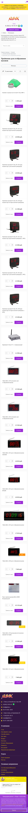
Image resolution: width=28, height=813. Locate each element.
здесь (4, 8)
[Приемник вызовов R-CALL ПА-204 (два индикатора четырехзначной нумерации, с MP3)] (14, 299)
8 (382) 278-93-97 (20, 8)
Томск (14, 23)
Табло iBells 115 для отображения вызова (13, 669)
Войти (4, 33)
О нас (2, 729)
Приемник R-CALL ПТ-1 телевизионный (12, 345)
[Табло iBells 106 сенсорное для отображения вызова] (14, 407)
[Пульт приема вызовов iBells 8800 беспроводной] (14, 587)
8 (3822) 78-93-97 (11, 26)
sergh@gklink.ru (7, 718)
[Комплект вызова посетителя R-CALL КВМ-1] (14, 83)
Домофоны (4, 770)
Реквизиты (4, 745)
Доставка (3, 736)
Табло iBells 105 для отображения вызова (13, 525)
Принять (14, 810)
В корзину (18, 106)
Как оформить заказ (6, 732)
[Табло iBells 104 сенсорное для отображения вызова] (14, 371)
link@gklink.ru (6, 707)
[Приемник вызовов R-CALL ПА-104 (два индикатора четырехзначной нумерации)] (14, 191)
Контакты (3, 741)
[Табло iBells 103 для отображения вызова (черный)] (14, 443)
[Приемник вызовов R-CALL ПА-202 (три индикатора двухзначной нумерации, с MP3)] (14, 227)
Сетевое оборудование (7, 772)
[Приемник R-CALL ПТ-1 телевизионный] (14, 335)
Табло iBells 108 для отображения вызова (13, 561)
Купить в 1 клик (9, 106)
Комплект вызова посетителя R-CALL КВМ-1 (13, 92)
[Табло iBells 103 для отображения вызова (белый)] (14, 479)
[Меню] (2, 2)
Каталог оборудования (7, 743)
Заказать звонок (14, 29)
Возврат (3, 738)
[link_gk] (22, 26)
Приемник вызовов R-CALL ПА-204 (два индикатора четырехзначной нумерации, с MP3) (13, 310)
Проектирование (5, 757)
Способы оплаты (5, 734)
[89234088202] (19, 26)
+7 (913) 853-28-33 (8, 715)
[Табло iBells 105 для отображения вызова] (14, 515)
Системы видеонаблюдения (8, 767)
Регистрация (11, 33)
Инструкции (4, 747)
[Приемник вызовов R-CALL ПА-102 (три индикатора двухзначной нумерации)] (14, 119)
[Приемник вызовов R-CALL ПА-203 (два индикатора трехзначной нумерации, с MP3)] (14, 263)
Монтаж (3, 760)
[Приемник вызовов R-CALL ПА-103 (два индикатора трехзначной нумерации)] (14, 155)
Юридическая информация (8, 750)
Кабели (3, 774)
